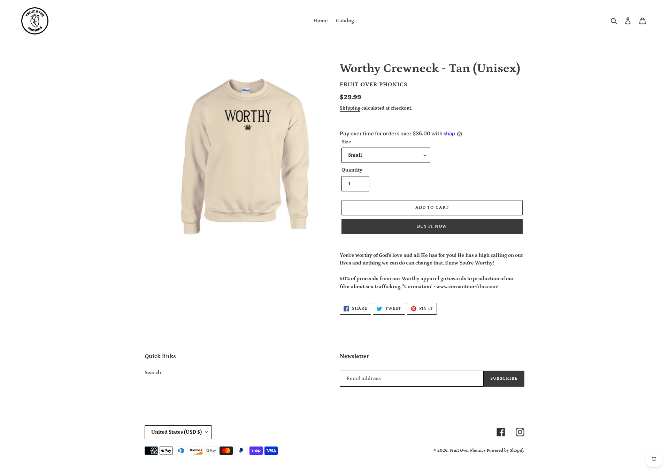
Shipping (350, 108)
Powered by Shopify (505, 450)
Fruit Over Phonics (467, 450)
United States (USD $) (176, 432)
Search (153, 373)
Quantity (351, 170)
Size (346, 142)
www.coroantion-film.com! (467, 287)
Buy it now (432, 226)
